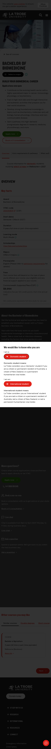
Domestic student (18, 356)
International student (19, 384)
